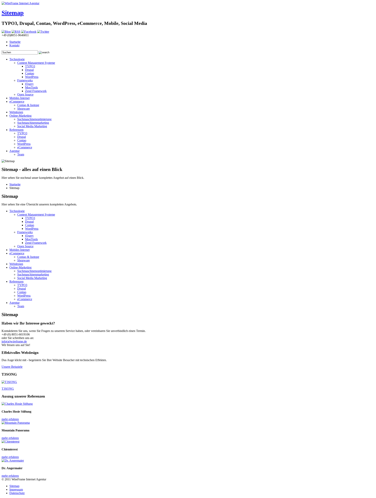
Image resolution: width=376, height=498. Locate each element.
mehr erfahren (10, 419)
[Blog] (6, 31)
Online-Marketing (20, 115)
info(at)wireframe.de (14, 341)
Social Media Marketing (32, 126)
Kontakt (14, 45)
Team (20, 154)
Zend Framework (36, 91)
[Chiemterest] (10, 441)
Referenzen (16, 129)
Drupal (29, 69)
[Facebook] (28, 31)
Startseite (15, 41)
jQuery (29, 84)
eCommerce (16, 101)
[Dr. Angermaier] (13, 460)
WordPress (31, 77)
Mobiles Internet (19, 98)
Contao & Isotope (28, 105)
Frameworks (25, 80)
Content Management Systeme (36, 62)
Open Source (25, 94)
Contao (29, 73)
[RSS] (16, 31)
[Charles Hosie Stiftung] (17, 403)
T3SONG (8, 388)
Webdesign (16, 112)
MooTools (31, 87)
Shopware (23, 108)
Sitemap (13, 12)
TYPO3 (30, 66)
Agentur (14, 151)
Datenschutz (17, 493)
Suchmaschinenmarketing (33, 122)
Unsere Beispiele (12, 366)
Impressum (16, 489)
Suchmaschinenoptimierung (34, 119)
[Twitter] (43, 31)
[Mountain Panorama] (16, 422)
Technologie (17, 59)
